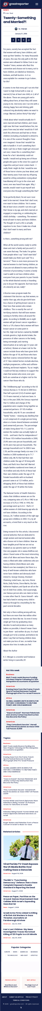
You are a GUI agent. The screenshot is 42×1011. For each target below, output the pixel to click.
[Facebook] (13, 40)
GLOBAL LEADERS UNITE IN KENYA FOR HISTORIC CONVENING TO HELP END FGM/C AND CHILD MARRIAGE (22, 703)
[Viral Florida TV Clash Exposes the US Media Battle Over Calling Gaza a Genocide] (21, 848)
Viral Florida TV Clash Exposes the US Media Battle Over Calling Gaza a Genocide (20, 866)
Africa (9, 698)
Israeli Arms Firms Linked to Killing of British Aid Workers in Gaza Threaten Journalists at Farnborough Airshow (20, 917)
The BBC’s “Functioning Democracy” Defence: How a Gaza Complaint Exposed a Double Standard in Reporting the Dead (20, 884)
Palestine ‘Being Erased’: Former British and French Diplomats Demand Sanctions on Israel (20, 814)
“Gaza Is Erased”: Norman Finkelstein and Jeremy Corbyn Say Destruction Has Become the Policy (23, 715)
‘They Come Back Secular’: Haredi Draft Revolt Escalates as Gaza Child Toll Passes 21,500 (22, 726)
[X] (18, 40)
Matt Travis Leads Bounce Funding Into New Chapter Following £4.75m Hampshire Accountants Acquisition (22, 679)
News (6, 10)
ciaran (24, 29)
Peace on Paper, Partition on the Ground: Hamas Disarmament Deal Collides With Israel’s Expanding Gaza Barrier (20, 900)
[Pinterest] (23, 40)
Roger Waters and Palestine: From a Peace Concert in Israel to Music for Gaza (20, 823)
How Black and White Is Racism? (11, 986)
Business (10, 674)
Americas (10, 686)
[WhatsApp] (29, 40)
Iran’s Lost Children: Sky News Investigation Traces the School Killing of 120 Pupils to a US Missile (20, 932)
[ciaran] (17, 28)
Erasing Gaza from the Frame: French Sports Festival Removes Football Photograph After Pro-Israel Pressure (23, 691)
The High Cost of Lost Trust (31, 986)
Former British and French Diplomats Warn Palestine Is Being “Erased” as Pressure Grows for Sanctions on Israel (20, 803)
